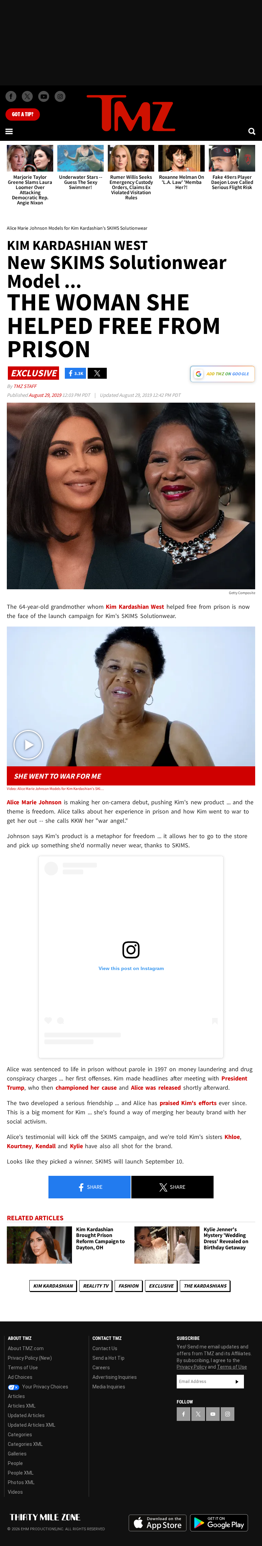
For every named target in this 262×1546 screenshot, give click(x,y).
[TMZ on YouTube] (213, 1414)
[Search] (252, 131)
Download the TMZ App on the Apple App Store (158, 1523)
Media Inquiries (108, 1386)
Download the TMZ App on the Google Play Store (219, 1523)
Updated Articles (26, 1415)
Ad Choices (20, 1377)
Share (94, 1186)
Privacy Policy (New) (30, 1358)
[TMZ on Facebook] (10, 96)
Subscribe (237, 1381)
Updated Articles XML (31, 1425)
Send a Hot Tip (108, 1358)
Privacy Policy (192, 1367)
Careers (101, 1367)
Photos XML (21, 1482)
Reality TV (95, 1285)
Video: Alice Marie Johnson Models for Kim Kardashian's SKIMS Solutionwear (56, 788)
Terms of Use (23, 1367)
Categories (20, 1434)
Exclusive (161, 1285)
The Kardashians (205, 1285)
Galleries (17, 1453)
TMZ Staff (24, 386)
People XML (20, 1473)
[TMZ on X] (27, 96)
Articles (16, 1396)
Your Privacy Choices (44, 1386)
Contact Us (104, 1348)
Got (22, 114)
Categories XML (25, 1444)
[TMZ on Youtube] (43, 96)
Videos (15, 1492)
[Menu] (9, 131)
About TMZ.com (26, 1348)
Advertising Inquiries (114, 1377)
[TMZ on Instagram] (60, 96)
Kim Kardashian (53, 1285)
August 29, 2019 (45, 395)
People (15, 1463)
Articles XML (21, 1406)
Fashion (128, 1285)
